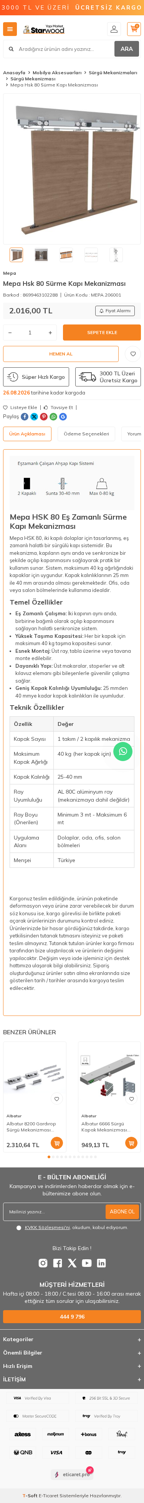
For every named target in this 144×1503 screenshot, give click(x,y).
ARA (127, 48)
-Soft (30, 1495)
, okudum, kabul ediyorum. (76, 1227)
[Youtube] (87, 1263)
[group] (72, 169)
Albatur (14, 1115)
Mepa (9, 273)
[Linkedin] (101, 1263)
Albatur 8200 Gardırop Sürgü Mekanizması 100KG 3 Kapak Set (31, 1127)
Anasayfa (14, 72)
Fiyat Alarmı (118, 310)
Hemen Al (61, 354)
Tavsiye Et (61, 407)
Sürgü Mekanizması (32, 79)
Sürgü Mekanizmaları (113, 72)
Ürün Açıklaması (27, 434)
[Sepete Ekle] (57, 1143)
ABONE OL (122, 1211)
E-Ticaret (48, 1495)
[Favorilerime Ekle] (57, 1098)
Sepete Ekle (102, 332)
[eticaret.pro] (72, 1481)
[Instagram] (43, 1263)
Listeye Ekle (23, 407)
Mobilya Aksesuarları (57, 72)
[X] (72, 1263)
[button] (49, 1157)
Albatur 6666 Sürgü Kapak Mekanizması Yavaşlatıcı (104, 1127)
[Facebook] (57, 1263)
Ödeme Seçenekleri (86, 434)
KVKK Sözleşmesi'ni (47, 1227)
